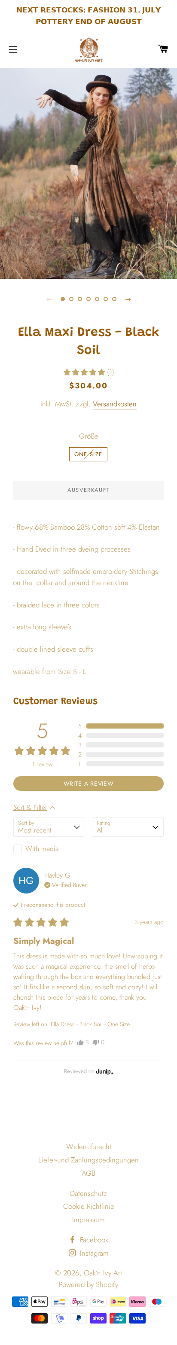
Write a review (89, 783)
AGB (88, 1173)
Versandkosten (115, 404)
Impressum (88, 1219)
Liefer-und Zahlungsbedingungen (88, 1160)
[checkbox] (49, 849)
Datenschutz (88, 1193)
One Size (88, 454)
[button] (88, 372)
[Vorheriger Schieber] (49, 299)
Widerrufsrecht (88, 1146)
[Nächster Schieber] (128, 299)
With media (41, 849)
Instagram (93, 1253)
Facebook (93, 1240)
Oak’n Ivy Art (103, 1273)
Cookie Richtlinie (88, 1206)
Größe (88, 436)
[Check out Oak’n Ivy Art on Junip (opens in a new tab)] (104, 1071)
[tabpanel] (88, 172)
